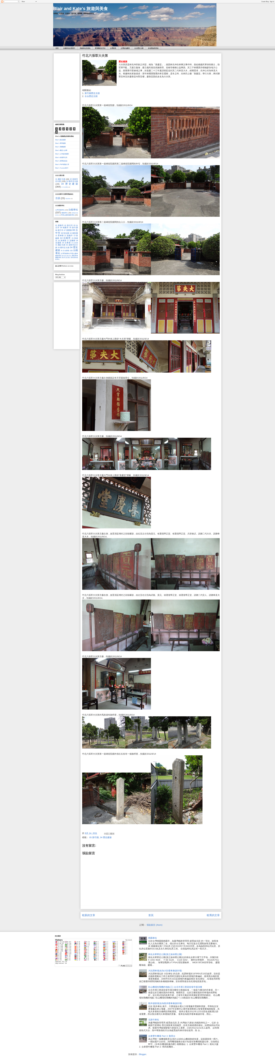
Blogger (142, 1054)
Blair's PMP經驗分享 (62, 164)
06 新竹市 (59, 230)
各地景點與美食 (153, 48)
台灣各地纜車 (125, 48)
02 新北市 (68, 225)
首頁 (57, 48)
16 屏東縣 (62, 241)
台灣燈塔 (113, 48)
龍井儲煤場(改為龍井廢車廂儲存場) (165, 1003)
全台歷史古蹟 (138, 48)
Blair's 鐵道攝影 (60, 140)
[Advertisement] (66, 86)
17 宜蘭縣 (71, 241)
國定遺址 (69, 255)
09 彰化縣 (65, 233)
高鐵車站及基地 (85, 48)
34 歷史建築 (106, 837)
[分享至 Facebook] (111, 834)
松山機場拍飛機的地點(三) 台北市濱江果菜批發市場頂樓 (175, 987)
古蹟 (57, 198)
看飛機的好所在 (100, 48)
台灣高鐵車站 (60, 210)
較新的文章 (88, 915)
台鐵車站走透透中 (69, 48)
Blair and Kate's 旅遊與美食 (80, 8)
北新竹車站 (153, 1019)
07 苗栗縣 (68, 230)
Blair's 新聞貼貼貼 (61, 161)
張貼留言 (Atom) (154, 925)
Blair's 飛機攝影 (60, 147)
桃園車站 (152, 938)
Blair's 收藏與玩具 (61, 157)
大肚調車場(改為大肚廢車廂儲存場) (165, 970)
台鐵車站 (73, 209)
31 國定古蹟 (60, 179)
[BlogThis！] (107, 834)
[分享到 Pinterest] (113, 834)
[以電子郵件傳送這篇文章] (105, 834)
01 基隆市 (59, 225)
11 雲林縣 (59, 236)
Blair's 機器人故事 (61, 150)
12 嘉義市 (68, 236)
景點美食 (67, 198)
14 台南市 (65, 238)
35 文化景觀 (64, 187)
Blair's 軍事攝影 (60, 143)
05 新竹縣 (94, 837)
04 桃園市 (64, 228)
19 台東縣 (66, 243)
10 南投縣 (74, 233)
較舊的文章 (213, 915)
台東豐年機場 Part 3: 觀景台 (161, 1036)
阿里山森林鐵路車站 (68, 215)
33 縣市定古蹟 (72, 181)
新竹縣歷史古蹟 (92, 93)
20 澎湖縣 (74, 243)
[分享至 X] (109, 834)
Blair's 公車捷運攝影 (62, 154)
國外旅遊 (64, 255)
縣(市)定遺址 (66, 257)
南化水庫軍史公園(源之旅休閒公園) (165, 954)
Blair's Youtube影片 (61, 168)
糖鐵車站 (64, 213)
